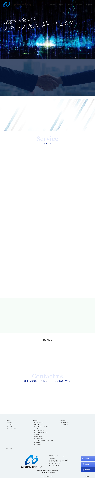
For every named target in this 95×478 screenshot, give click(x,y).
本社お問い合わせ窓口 (46, 392)
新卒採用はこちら (66, 308)
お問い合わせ (79, 4)
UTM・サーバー (38, 425)
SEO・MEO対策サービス (40, 432)
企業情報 (52, 4)
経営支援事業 (37, 444)
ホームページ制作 (39, 431)
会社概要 (9, 425)
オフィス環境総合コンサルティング (43, 440)
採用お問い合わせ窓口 (74, 392)
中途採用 (87, 458)
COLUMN (60, 350)
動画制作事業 (37, 442)
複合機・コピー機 (39, 423)
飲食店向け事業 (38, 436)
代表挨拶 (9, 427)
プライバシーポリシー (13, 429)
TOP (45, 4)
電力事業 (36, 434)
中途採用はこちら (66, 322)
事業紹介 (61, 4)
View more (31, 164)
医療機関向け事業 (39, 438)
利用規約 (87, 476)
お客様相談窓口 (18, 392)
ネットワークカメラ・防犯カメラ (43, 427)
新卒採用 (87, 464)
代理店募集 (89, 4)
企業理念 (9, 423)
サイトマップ (10, 448)
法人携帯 (36, 429)
